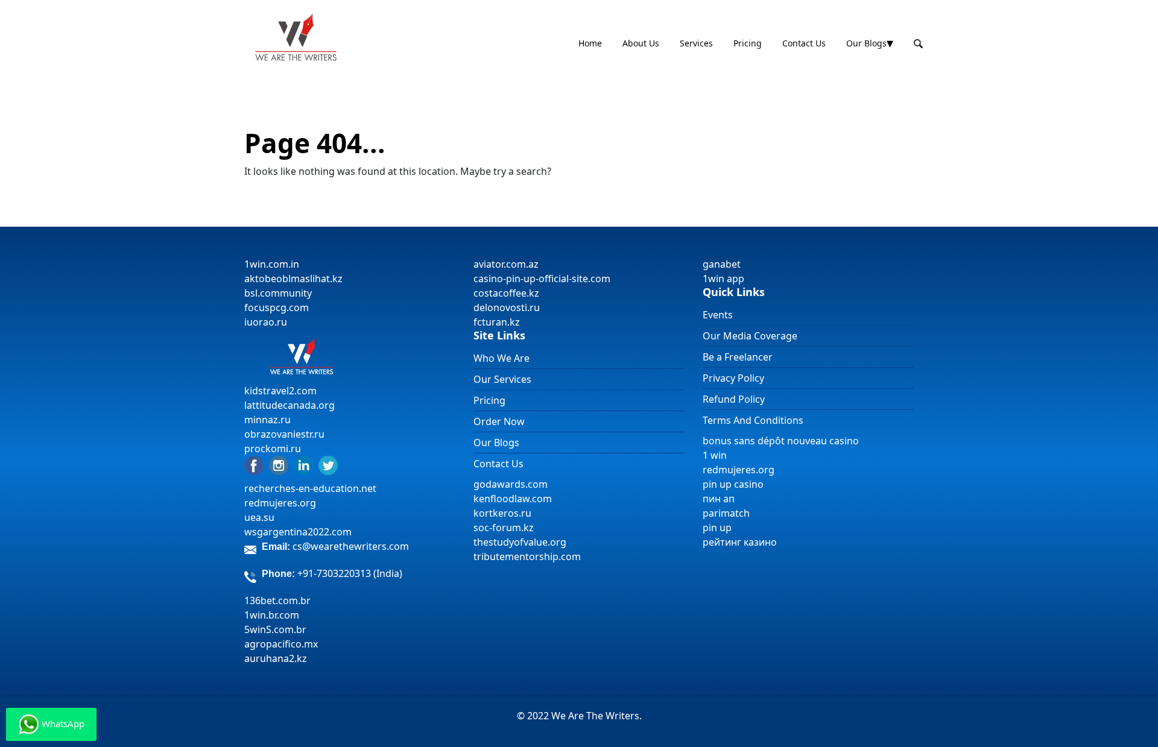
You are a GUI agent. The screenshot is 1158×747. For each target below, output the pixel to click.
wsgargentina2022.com (298, 531)
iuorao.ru (265, 322)
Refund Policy (734, 399)
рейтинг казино (740, 542)
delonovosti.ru (506, 307)
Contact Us (804, 43)
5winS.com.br (275, 629)
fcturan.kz (496, 322)
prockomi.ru (272, 448)
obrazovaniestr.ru (284, 434)
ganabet (723, 264)
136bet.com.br (277, 600)
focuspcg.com (276, 307)
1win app (723, 278)
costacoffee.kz (506, 293)
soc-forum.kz (503, 527)
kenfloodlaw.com (512, 498)
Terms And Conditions (753, 420)
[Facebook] (254, 464)
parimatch (726, 513)
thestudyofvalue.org (519, 542)
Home (590, 43)
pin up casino (733, 484)
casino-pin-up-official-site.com (541, 278)
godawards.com (510, 484)
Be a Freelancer (738, 357)
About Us (640, 43)
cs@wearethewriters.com (351, 546)
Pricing (747, 43)
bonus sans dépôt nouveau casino (781, 440)
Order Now (499, 421)
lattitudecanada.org (289, 405)
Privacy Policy (733, 378)
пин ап (719, 498)
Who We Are (501, 358)
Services (696, 43)
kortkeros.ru (502, 513)
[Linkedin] (303, 464)
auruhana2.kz (275, 658)
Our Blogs (866, 43)
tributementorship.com (527, 556)
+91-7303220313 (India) (349, 573)
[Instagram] (278, 464)
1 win (715, 455)
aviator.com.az (506, 264)
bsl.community (278, 293)
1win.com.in (271, 264)
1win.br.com (271, 615)
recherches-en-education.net (310, 488)
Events (718, 314)
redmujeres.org (280, 502)
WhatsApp (61, 723)
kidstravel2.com (280, 390)
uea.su (259, 517)
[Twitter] (328, 464)
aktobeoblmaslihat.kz (293, 278)
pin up (717, 527)
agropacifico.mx (281, 644)
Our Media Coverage (750, 335)
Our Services (502, 379)
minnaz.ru (267, 419)
